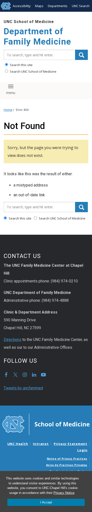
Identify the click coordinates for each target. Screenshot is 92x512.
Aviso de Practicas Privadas (66, 465)
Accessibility (22, 6)
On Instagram (24, 374)
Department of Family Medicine (37, 36)
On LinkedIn (34, 374)
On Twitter (15, 374)
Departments (57, 6)
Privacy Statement (70, 444)
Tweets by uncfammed (23, 388)
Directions (12, 339)
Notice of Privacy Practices (67, 458)
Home (8, 110)
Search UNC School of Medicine (32, 71)
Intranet (41, 444)
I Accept (46, 502)
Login (82, 450)
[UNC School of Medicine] (46, 424)
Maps (39, 6)
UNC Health (17, 444)
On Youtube (43, 374)
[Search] (81, 55)
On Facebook (6, 374)
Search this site (21, 65)
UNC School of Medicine (29, 21)
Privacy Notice (63, 493)
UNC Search (81, 6)
